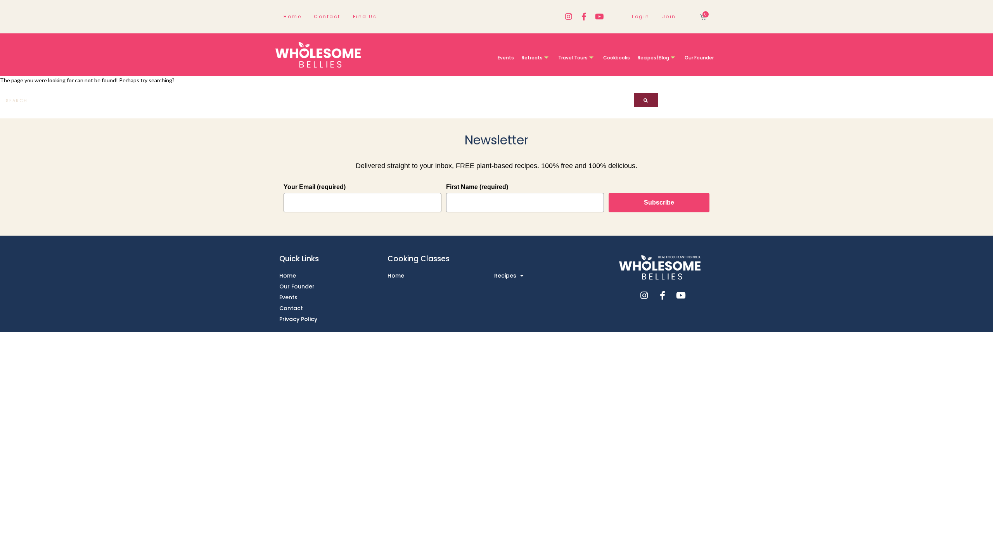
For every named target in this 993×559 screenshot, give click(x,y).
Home (292, 16)
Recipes (505, 276)
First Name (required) (477, 187)
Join (669, 16)
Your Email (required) (315, 187)
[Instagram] (568, 16)
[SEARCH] (646, 100)
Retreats (532, 57)
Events (506, 57)
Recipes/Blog (653, 57)
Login (641, 16)
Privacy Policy (298, 319)
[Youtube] (599, 16)
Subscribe (659, 202)
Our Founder (699, 57)
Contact (327, 16)
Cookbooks (616, 57)
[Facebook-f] (584, 16)
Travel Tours (573, 57)
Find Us (365, 16)
